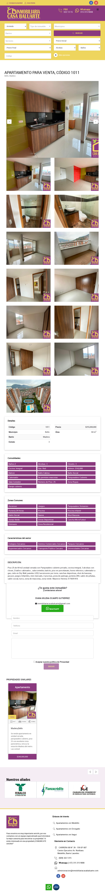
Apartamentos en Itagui (66, 834)
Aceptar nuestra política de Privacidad (52, 662)
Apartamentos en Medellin (67, 823)
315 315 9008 (86, 12)
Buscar (79, 33)
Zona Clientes (31, 3)
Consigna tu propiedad (16, 3)
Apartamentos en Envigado (68, 828)
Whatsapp (54, 609)
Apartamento (22, 687)
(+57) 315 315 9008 (71, 862)
